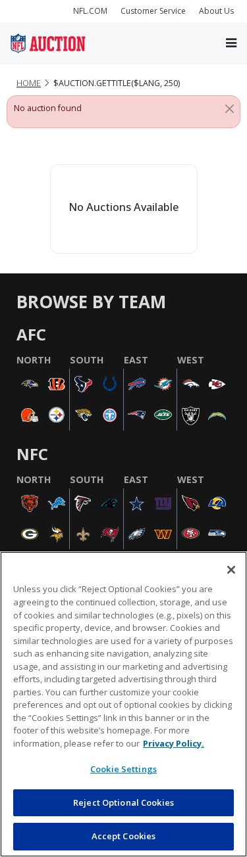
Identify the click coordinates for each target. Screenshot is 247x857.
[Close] (229, 108)
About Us (216, 10)
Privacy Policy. (173, 743)
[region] (123, 704)
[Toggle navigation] (231, 43)
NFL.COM (90, 10)
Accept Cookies (124, 836)
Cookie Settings (123, 769)
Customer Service (153, 10)
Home (28, 83)
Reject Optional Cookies (123, 802)
